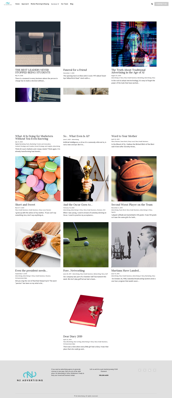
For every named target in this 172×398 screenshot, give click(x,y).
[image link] (8, 4)
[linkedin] (149, 351)
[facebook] (139, 351)
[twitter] (144, 351)
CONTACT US (161, 4)
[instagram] (154, 351)
